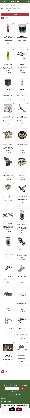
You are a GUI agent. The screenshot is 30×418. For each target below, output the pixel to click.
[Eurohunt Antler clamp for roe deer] (22, 293)
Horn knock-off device (8, 329)
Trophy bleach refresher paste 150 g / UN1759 (7, 356)
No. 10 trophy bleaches (8, 37)
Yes (12, 409)
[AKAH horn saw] (22, 54)
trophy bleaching (22, 37)
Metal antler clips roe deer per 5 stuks (22, 224)
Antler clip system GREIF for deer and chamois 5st (22, 251)
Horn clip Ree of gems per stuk (22, 276)
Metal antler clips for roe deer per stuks (8, 250)
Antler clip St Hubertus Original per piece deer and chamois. (22, 355)
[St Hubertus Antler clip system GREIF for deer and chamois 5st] (22, 241)
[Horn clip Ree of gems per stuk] (22, 268)
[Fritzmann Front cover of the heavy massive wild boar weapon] (8, 161)
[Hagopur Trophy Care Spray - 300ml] (8, 54)
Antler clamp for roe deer (22, 303)
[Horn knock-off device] (8, 320)
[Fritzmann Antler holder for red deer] (22, 108)
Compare (9, 45)
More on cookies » (16, 412)
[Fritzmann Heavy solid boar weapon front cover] (8, 135)
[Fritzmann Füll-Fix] (22, 81)
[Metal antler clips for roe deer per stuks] (8, 241)
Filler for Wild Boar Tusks (8, 117)
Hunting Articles (8, 8)
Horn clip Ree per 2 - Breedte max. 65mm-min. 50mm (8, 223)
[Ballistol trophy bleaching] (22, 28)
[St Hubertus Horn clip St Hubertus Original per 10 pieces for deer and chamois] (22, 320)
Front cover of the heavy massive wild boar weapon (8, 171)
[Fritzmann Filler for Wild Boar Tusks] (8, 108)
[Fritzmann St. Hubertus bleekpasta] (8, 81)
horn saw (21, 64)
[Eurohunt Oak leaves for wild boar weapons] (22, 135)
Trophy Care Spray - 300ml (8, 64)
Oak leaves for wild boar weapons (22, 144)
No (19, 409)
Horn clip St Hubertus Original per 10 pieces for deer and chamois (22, 330)
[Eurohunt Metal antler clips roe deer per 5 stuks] (22, 215)
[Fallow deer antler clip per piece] (8, 268)
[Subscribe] (22, 388)
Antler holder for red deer (22, 117)
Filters (15, 14)
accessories (19, 8)
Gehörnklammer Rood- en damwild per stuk (8, 302)
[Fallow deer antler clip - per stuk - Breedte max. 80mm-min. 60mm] (22, 188)
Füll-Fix (22, 90)
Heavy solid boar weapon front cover (8, 144)
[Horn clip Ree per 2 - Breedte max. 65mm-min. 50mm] (8, 215)
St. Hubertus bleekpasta (7, 91)
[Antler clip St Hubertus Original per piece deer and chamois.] (22, 347)
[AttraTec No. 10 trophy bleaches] (8, 28)
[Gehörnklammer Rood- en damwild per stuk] (8, 293)
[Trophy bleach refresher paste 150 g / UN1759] (8, 347)
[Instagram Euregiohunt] (13, 394)
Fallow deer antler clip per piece (8, 276)
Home (2, 8)
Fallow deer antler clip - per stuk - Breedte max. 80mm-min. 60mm (22, 196)
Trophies (14, 8)
